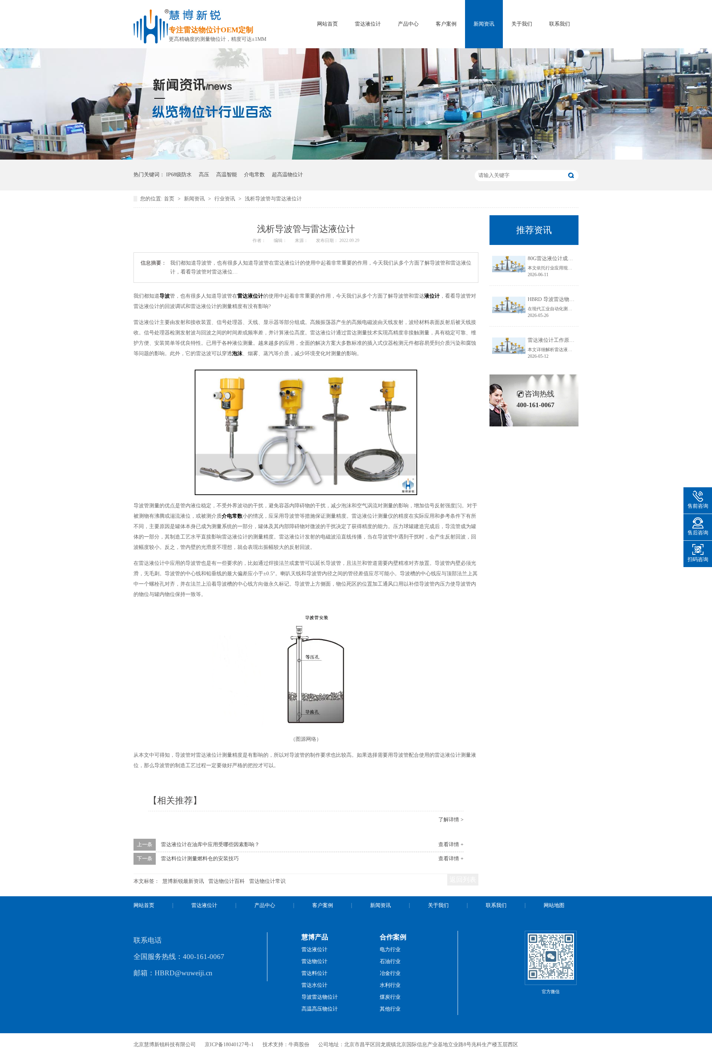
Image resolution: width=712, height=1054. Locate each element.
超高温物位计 (287, 174)
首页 (170, 199)
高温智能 (226, 174)
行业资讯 (225, 199)
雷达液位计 (368, 24)
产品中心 (408, 24)
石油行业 (390, 961)
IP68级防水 (179, 174)
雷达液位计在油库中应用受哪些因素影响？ (210, 844)
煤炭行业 (390, 997)
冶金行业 (390, 973)
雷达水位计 (314, 985)
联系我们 (559, 24)
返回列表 (462, 879)
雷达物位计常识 (267, 881)
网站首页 (327, 24)
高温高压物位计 (319, 1009)
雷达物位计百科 (226, 881)
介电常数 (254, 174)
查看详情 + (451, 844)
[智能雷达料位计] (356, 158)
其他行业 (390, 1009)
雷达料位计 (314, 973)
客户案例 (446, 24)
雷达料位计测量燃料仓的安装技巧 (200, 858)
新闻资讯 (484, 24)
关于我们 (521, 24)
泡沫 (237, 353)
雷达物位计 (314, 961)
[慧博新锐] (151, 41)
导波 (164, 296)
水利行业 (390, 985)
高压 (204, 174)
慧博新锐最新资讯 (183, 881)
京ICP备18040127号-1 (229, 1044)
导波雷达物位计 (319, 997)
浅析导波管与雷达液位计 (273, 199)
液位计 (432, 296)
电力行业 (390, 949)
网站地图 (554, 905)
